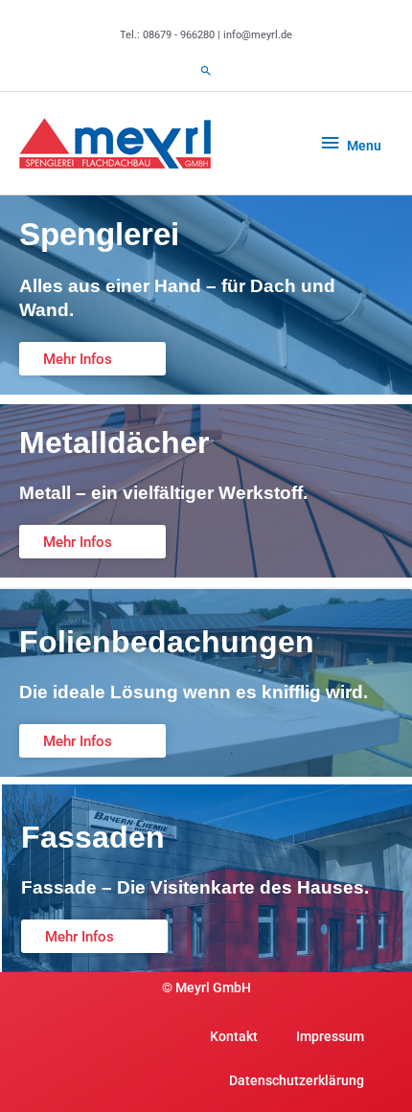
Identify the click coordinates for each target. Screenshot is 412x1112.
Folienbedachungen (166, 641)
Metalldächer (114, 442)
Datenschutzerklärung (296, 1080)
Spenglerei (99, 234)
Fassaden (93, 837)
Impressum (330, 1036)
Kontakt (234, 1036)
